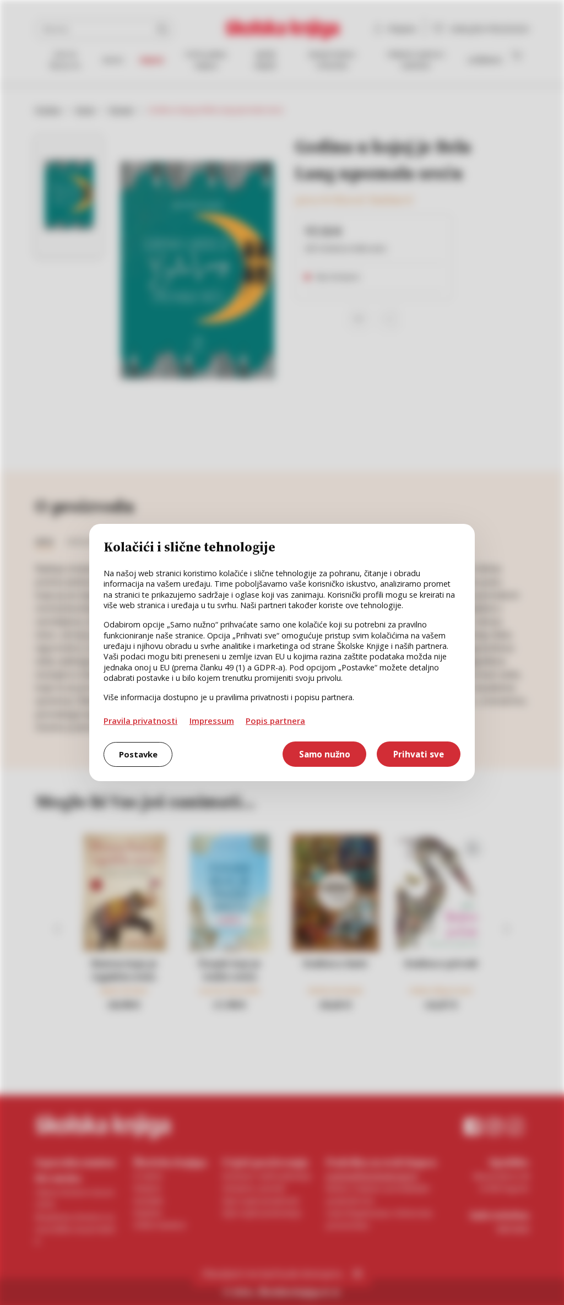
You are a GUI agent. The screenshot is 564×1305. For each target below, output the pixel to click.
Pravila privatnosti (140, 720)
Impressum (211, 720)
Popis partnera (275, 720)
